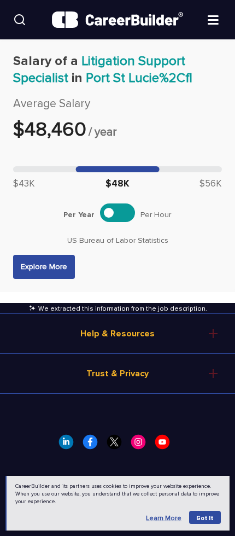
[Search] (19, 19)
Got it (205, 517)
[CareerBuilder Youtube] (166, 445)
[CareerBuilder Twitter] (117, 445)
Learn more (163, 518)
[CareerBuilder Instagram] (142, 445)
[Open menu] (213, 19)
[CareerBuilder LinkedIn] (69, 445)
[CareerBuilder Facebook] (93, 445)
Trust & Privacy (117, 373)
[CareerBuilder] (117, 19)
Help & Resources (117, 333)
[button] (44, 267)
